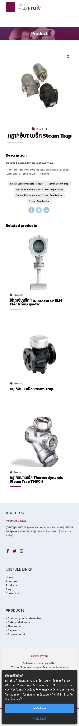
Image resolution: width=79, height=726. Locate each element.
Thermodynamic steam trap (25, 618)
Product (41, 129)
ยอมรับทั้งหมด (39, 708)
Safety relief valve (19, 622)
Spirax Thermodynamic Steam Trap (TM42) (39, 189)
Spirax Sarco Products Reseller (26, 183)
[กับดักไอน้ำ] (39, 354)
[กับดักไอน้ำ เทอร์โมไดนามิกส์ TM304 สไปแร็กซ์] (39, 443)
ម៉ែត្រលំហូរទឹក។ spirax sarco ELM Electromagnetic (36, 302)
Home (9, 577)
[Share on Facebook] (31, 210)
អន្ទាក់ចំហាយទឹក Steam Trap (31, 389)
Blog (9, 589)
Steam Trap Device (39, 201)
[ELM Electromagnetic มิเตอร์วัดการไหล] (39, 266)
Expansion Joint (17, 634)
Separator (14, 630)
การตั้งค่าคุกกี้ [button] (39, 718)
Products (11, 585)
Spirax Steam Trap (58, 183)
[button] (68, 56)
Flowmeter (14, 626)
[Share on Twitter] (39, 210)
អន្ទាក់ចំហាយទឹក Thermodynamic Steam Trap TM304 (36, 479)
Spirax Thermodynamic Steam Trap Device (39, 195)
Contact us (12, 593)
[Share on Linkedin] (46, 210)
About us (11, 581)
